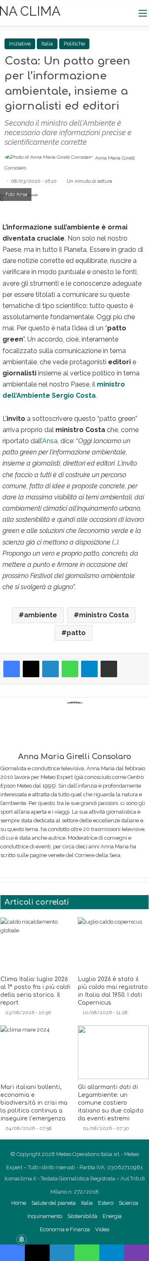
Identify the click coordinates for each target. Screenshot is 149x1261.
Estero (105, 1203)
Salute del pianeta (53, 1203)
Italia (87, 1203)
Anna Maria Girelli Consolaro (74, 756)
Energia (112, 1216)
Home (18, 1203)
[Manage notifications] (21, 1239)
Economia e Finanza (65, 1229)
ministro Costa (104, 615)
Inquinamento (44, 1216)
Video (102, 1229)
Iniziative (20, 44)
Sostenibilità (82, 1216)
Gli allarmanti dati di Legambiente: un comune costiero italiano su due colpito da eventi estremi (111, 1103)
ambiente (40, 615)
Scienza (128, 1203)
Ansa (50, 441)
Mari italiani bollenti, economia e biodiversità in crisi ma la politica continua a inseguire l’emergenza (33, 1103)
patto (76, 633)
